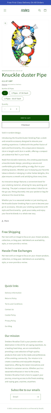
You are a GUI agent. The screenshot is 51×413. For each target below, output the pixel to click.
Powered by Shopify (37, 408)
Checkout (25, 125)
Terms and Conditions (14, 304)
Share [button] (6, 221)
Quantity (5, 104)
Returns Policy (10, 298)
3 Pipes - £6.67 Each (12, 99)
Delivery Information (13, 293)
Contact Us (9, 309)
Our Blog (8, 326)
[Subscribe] (38, 397)
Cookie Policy (10, 315)
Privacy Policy (10, 321)
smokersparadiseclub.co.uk (22, 408)
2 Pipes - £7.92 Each (20, 93)
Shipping (4, 84)
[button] (5, 10)
